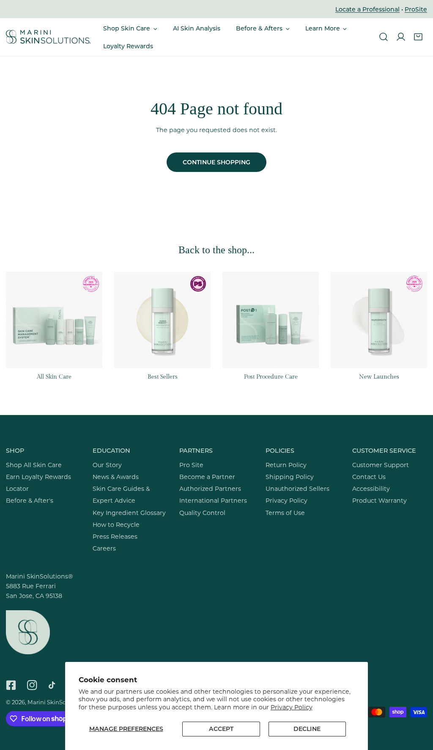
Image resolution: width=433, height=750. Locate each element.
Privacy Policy (291, 707)
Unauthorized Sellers (297, 488)
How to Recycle (116, 524)
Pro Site (191, 465)
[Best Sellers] (162, 320)
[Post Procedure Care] (270, 320)
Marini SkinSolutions (56, 702)
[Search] (383, 37)
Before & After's (29, 500)
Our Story (107, 465)
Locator (17, 488)
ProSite (416, 9)
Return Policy (286, 465)
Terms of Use (285, 513)
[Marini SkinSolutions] (48, 37)
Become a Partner (207, 477)
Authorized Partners (210, 488)
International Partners (213, 500)
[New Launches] (379, 320)
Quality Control (202, 513)
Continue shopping (216, 162)
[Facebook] (11, 685)
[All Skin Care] (54, 320)
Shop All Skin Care (34, 465)
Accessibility (371, 488)
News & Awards (116, 477)
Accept (221, 729)
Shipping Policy (290, 477)
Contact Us (369, 477)
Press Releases (115, 536)
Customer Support (380, 465)
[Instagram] (32, 685)
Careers (104, 548)
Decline (307, 729)
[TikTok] (53, 685)
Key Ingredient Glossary (129, 513)
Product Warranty (379, 500)
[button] (130, 28)
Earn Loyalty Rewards (38, 477)
